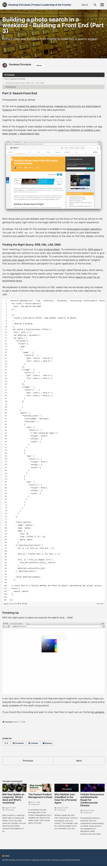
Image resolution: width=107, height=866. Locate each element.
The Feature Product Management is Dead (40, 795)
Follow (39, 65)
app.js (6, 604)
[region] (53, 450)
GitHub (24, 604)
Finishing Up (10, 87)
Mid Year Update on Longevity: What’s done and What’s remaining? (13, 798)
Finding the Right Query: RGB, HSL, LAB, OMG (24, 83)
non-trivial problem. (49, 249)
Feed (7, 856)
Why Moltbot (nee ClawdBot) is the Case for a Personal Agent (65, 798)
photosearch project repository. (84, 229)
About (84, 4)
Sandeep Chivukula (20, 64)
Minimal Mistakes (73, 860)
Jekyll (63, 860)
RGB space (94, 249)
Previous (28, 760)
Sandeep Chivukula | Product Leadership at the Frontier (39, 4)
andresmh (103, 57)
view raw (100, 604)
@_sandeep (97, 712)
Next (79, 760)
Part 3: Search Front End (14, 79)
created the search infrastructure (35, 106)
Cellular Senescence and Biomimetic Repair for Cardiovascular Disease (92, 800)
